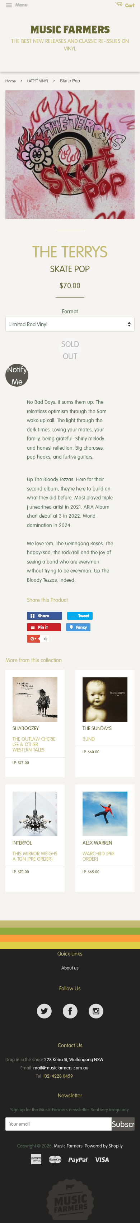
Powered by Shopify (104, 1145)
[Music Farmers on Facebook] (70, 1011)
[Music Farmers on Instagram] (96, 1011)
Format (70, 311)
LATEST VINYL (37, 80)
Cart (129, 5)
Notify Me (17, 375)
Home (10, 80)
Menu (21, 4)
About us (70, 968)
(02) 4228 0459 (58, 1076)
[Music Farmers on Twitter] (44, 1011)
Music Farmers (68, 1145)
